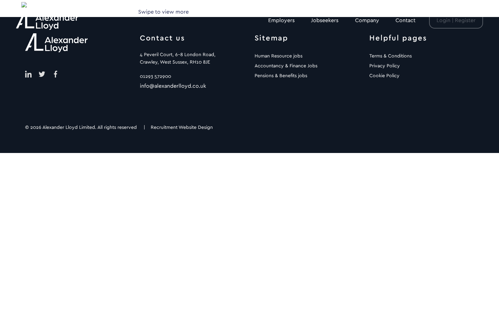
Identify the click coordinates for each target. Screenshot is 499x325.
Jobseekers (324, 20)
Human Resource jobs (278, 56)
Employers (281, 20)
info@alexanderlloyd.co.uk (173, 86)
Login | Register (456, 20)
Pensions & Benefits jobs (281, 75)
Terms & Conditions (390, 56)
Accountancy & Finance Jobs (286, 66)
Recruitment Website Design (182, 127)
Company (367, 20)
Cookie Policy (384, 75)
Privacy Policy (384, 66)
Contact (405, 20)
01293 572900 (155, 76)
